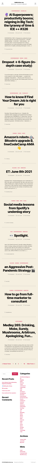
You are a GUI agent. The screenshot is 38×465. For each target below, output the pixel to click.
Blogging (14, 167)
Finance (21, 58)
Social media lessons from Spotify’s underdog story (19, 208)
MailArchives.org (19, 2)
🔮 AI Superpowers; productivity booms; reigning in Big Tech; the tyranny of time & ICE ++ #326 (19, 22)
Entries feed (22, 451)
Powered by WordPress (18, 462)
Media (17, 200)
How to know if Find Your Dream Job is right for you (19, 100)
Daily (21, 388)
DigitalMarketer (9, 312)
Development (23, 393)
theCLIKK (7, 281)
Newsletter (12, 32)
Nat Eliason (8, 354)
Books (21, 381)
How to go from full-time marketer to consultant (19, 297)
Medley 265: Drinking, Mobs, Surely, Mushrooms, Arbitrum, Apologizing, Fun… (19, 330)
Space (21, 425)
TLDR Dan (8, 158)
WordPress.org (23, 454)
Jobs (20, 93)
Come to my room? (6, 390)
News (21, 200)
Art (20, 378)
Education (22, 394)
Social (24, 200)
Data (19, 167)
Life (21, 411)
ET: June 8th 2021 (19, 171)
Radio (21, 421)
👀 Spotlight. (19, 235)
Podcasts (22, 419)
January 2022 (23, 439)
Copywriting (22, 387)
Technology (23, 10)
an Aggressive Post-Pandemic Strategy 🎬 (19, 268)
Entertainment (19, 321)
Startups (22, 427)
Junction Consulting (9, 222)
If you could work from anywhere (9, 392)
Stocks (21, 428)
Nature (21, 416)
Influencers (22, 405)
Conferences (23, 385)
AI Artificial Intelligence (25, 377)
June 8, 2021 (19, 175)
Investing (22, 408)
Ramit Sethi (8, 84)
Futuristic (22, 402)
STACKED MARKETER (10, 254)
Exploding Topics (9, 191)
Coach (21, 384)
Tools (21, 431)
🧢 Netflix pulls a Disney (7, 386)
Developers (22, 391)
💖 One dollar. (5, 388)
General (21, 403)
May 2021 (22, 442)
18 (24, 363)
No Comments (27, 32)
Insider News (23, 406)
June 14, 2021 (19, 32)
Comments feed (23, 453)
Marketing (23, 167)
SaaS (21, 422)
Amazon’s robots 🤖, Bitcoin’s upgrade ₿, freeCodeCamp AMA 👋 (19, 142)
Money (25, 58)
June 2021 (22, 440)
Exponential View (9, 49)
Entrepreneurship (16, 10)
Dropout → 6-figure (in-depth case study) (19, 63)
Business (15, 133)
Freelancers (22, 400)
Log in (21, 450)
